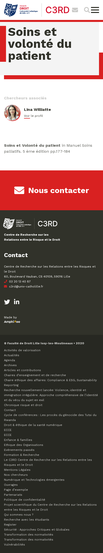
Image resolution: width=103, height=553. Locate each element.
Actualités (11, 355)
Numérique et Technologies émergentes (34, 480)
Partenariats (13, 494)
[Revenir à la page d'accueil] (36, 16)
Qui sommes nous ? (18, 514)
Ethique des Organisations (23, 445)
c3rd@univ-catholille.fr (25, 286)
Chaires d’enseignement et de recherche (35, 375)
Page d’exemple (16, 489)
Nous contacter (58, 190)
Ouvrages (11, 484)
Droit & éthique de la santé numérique (33, 425)
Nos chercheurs (16, 475)
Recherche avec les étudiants (26, 519)
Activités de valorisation (22, 350)
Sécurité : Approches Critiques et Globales (37, 529)
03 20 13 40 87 (19, 281)
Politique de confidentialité (24, 499)
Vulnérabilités (14, 544)
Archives (10, 365)
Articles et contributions (22, 370)
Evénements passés (19, 450)
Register (10, 524)
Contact (10, 410)
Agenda (9, 360)
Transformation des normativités (28, 534)
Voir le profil (33, 116)
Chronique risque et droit (23, 405)
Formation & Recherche (21, 455)
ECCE (8, 430)
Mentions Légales (17, 470)
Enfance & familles (18, 440)
